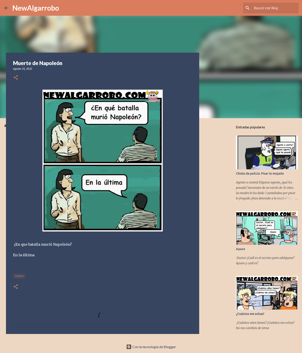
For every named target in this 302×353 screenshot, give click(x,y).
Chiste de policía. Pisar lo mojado (260, 173)
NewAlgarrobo (35, 8)
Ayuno (240, 249)
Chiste (19, 276)
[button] (15, 78)
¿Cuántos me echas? (250, 314)
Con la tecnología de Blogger (154, 347)
